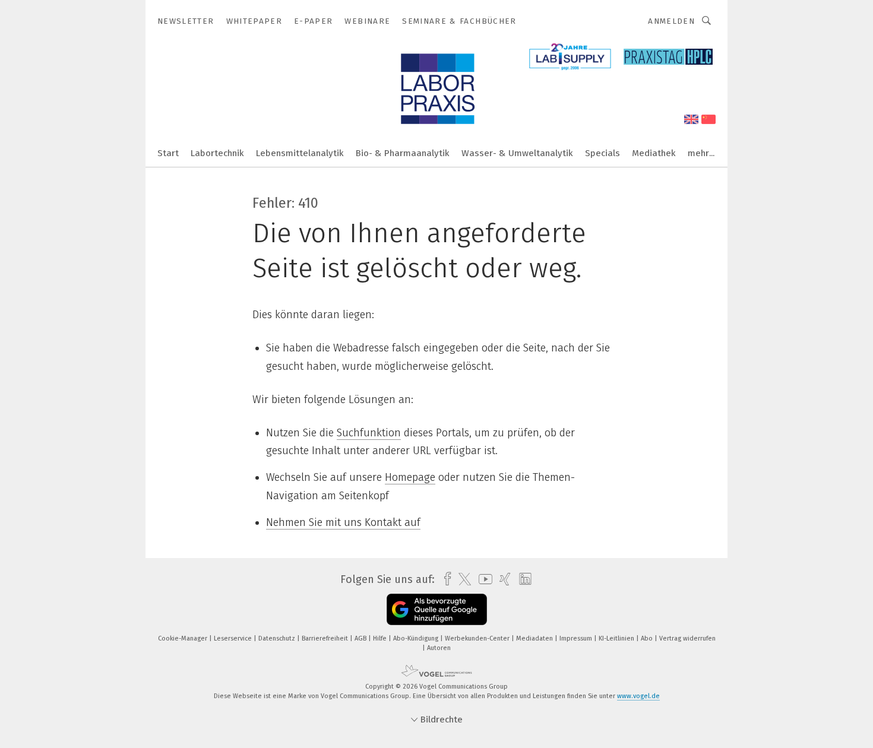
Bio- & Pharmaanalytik (403, 153)
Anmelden (671, 21)
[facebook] (444, 579)
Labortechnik (217, 153)
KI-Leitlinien (617, 638)
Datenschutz (277, 638)
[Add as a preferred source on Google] (437, 609)
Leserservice (234, 638)
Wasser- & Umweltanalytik (517, 153)
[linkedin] (522, 579)
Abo (647, 638)
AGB (361, 638)
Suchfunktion (369, 432)
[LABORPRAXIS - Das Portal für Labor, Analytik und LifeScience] (168, 152)
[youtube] (482, 579)
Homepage (410, 477)
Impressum (576, 638)
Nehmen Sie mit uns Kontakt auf (343, 522)
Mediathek (654, 153)
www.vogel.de (638, 696)
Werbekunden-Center (478, 638)
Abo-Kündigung (416, 638)
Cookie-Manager (183, 638)
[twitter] (462, 579)
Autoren (439, 648)
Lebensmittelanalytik (300, 153)
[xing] (502, 579)
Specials (602, 153)
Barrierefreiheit (326, 638)
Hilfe (380, 638)
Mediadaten (535, 638)
